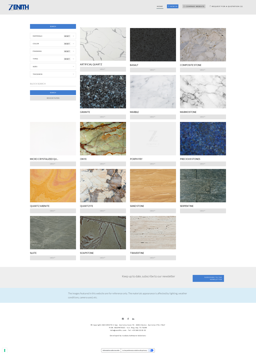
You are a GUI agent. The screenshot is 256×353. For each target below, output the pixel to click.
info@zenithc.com (118, 330)
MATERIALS (51, 36)
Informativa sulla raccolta (111, 350)
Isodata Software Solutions (134, 336)
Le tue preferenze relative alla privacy (134, 350)
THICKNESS (37, 74)
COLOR (51, 44)
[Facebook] (128, 319)
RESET (67, 36)
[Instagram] (122, 319)
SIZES (35, 67)
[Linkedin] (133, 319)
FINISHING (51, 51)
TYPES (51, 59)
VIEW (102, 69)
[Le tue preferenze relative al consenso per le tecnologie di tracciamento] (4, 350)
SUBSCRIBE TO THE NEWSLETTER (213, 278)
